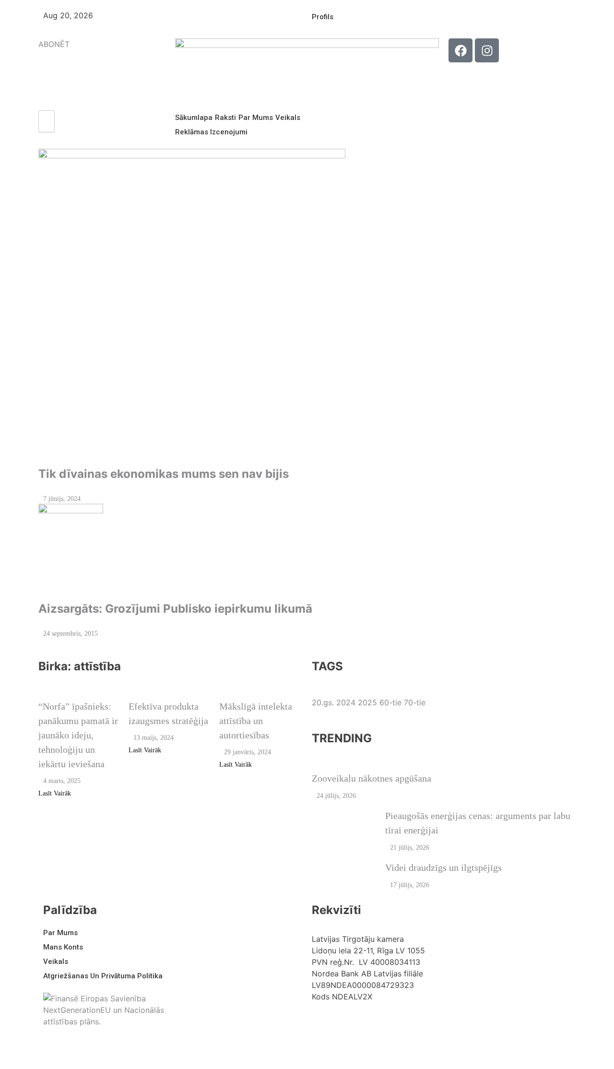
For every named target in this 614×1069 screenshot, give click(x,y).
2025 (367, 702)
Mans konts (63, 947)
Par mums (255, 117)
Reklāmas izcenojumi (211, 132)
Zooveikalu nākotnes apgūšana (371, 778)
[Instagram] (487, 50)
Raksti (225, 117)
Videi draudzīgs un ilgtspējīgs (443, 867)
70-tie (414, 702)
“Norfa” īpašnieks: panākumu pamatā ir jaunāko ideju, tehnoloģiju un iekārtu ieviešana (78, 735)
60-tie (390, 702)
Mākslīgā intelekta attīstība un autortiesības (255, 720)
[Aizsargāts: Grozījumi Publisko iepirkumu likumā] (307, 547)
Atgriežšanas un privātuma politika (103, 976)
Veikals (287, 117)
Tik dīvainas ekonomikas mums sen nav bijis (163, 474)
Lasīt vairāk (54, 793)
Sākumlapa (194, 117)
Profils (322, 16)
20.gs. (323, 702)
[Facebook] (460, 50)
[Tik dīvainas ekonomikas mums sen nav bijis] (307, 302)
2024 (345, 702)
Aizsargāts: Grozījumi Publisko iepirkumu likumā (175, 609)
